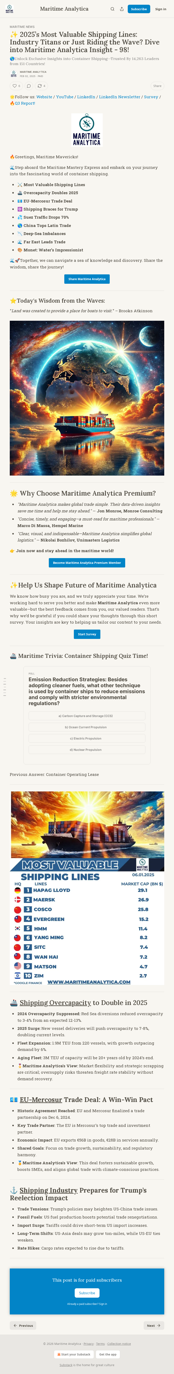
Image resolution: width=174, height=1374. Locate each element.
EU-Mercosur (41, 1099)
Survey (151, 96)
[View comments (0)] (29, 86)
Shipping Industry (49, 1190)
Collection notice (119, 1344)
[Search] (112, 9)
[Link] (3, 300)
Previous (26, 1325)
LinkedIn (86, 96)
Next (151, 1325)
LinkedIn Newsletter (119, 96)
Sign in (160, 9)
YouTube (64, 96)
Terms (100, 1344)
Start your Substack (75, 1354)
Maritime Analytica (33, 71)
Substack (66, 1365)
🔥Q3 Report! (22, 103)
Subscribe (139, 9)
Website (44, 96)
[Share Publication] (122, 9)
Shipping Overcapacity (55, 1002)
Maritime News (22, 27)
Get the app (107, 1354)
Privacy (89, 1344)
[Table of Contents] (5, 687)
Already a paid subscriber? (87, 1304)
